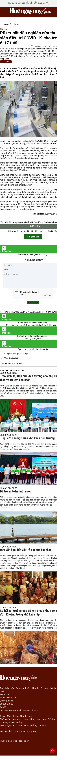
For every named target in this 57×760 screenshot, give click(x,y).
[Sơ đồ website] (27, 3)
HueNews (41, 3)
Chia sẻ (6, 61)
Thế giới (16, 24)
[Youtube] (35, 3)
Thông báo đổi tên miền (14, 740)
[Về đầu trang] (52, 750)
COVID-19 (38, 222)
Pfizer (12, 222)
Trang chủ (7, 24)
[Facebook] (31, 3)
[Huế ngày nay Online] (32, 12)
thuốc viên (29, 222)
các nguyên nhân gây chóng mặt (16, 354)
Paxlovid (47, 222)
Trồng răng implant (11, 358)
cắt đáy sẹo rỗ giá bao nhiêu (12, 363)
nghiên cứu (20, 222)
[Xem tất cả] (4, 12)
